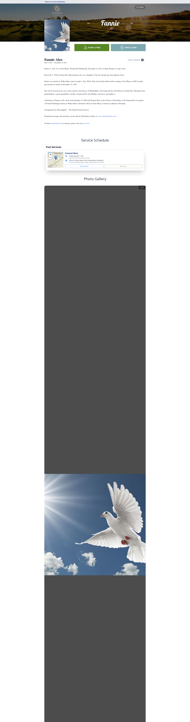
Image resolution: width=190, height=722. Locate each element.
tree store (86, 123)
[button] (55, 158)
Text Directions (84, 166)
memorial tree (57, 123)
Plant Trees (123, 166)
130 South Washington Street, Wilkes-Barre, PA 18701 (86, 162)
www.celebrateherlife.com (106, 116)
